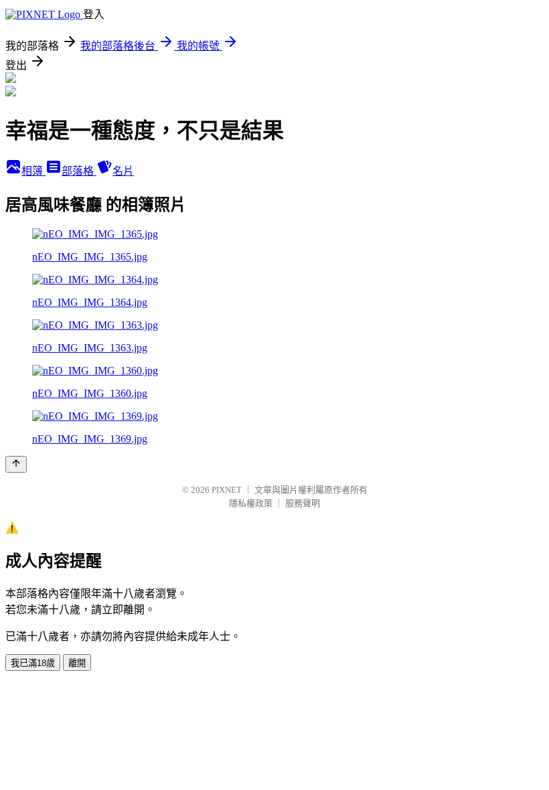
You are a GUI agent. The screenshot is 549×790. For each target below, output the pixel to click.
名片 (123, 171)
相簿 (33, 171)
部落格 (79, 171)
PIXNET (227, 490)
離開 (77, 663)
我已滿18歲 (33, 663)
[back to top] (16, 464)
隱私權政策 (250, 503)
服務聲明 (302, 503)
